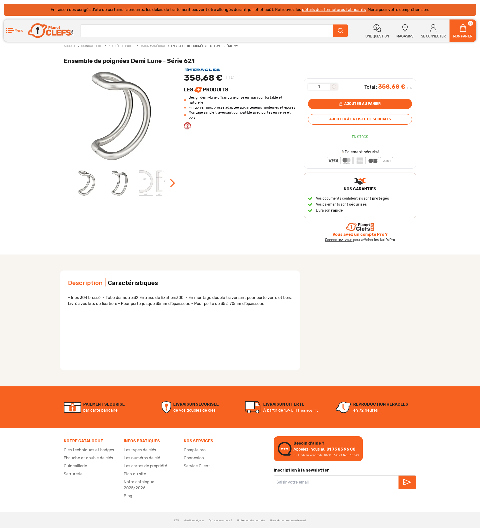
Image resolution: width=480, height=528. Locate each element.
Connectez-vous (338, 240)
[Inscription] (407, 482)
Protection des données (251, 520)
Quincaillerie (91, 46)
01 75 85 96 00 (341, 449)
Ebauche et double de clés (88, 458)
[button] (14, 30)
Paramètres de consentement (288, 520)
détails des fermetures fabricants (334, 9)
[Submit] (340, 30)
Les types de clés (140, 450)
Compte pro (195, 450)
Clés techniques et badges (89, 450)
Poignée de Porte (121, 46)
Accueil (70, 46)
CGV (176, 520)
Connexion (194, 458)
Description (85, 282)
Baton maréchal (153, 46)
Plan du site (135, 474)
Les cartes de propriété (145, 466)
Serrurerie (73, 474)
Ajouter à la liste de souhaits (360, 119)
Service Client (197, 466)
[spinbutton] (319, 86)
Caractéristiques (133, 282)
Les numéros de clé (142, 458)
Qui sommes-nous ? (220, 520)
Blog (128, 496)
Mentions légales (194, 520)
